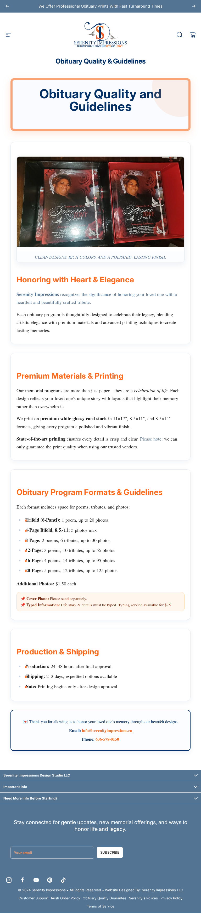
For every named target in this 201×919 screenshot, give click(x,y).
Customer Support (33, 898)
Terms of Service (100, 906)
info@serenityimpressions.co (107, 730)
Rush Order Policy (65, 898)
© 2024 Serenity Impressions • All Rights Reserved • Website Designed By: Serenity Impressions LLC (100, 890)
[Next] (193, 6)
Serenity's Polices (143, 898)
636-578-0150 (107, 739)
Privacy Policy (171, 898)
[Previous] (7, 6)
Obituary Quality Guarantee (104, 898)
